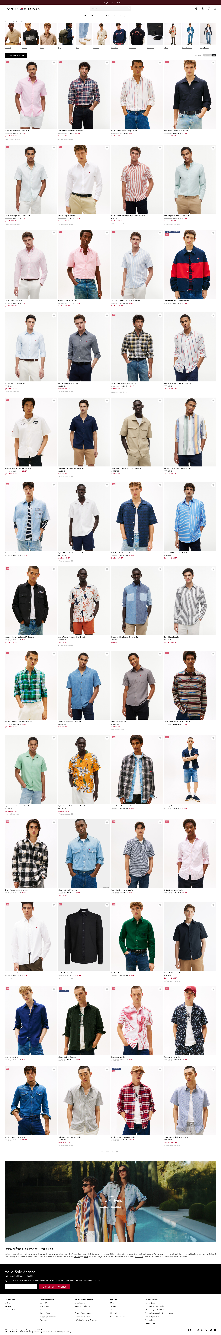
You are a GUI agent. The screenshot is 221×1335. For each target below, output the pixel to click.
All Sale (113, 1310)
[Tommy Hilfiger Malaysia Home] (31, 8)
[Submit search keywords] (128, 8)
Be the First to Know (118, 1317)
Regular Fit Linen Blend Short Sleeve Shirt (71, 468)
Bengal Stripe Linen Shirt (172, 637)
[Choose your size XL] (31, 264)
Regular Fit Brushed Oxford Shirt (121, 973)
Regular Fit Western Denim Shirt (15, 1137)
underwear (139, 1257)
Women (113, 1306)
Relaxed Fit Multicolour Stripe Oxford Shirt (177, 468)
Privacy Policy (80, 1310)
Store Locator (80, 1303)
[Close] (219, 2)
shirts (97, 1254)
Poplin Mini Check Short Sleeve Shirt (69, 1137)
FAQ (41, 1310)
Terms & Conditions (82, 1306)
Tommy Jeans (150, 1303)
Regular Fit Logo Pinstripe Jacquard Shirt (124, 130)
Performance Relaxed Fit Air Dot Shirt (176, 130)
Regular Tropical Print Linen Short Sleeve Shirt (72, 637)
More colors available (13, 139)
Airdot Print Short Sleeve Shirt (120, 553)
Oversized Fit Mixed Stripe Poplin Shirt (176, 553)
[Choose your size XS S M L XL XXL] (137, 179)
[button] (86, 16)
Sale (10, 22)
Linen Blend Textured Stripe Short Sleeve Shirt (125, 300)
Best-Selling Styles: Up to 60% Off (110, 3)
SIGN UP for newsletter (54, 1287)
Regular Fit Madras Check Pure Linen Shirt (18, 721)
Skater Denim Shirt (10, 553)
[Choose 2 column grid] (205, 55)
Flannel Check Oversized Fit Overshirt (17, 890)
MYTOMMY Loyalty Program (86, 1320)
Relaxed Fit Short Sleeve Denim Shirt (69, 721)
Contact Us (44, 1303)
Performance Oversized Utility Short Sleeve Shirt (126, 468)
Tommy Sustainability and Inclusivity (159, 1313)
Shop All (113, 1313)
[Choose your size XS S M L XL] (137, 600)
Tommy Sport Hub (152, 1317)
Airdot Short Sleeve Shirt (118, 721)
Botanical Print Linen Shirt (172, 1057)
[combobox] (110, 8)
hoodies (117, 1254)
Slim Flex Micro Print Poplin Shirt (15, 383)
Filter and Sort (14, 55)
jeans (136, 1254)
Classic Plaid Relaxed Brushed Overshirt (124, 806)
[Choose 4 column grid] (214, 55)
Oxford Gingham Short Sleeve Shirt (122, 890)
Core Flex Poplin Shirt (11, 973)
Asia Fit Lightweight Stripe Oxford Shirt (17, 215)
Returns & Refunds (11, 1310)
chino (131, 1254)
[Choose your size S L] (84, 853)
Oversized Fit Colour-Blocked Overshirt (176, 300)
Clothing (17, 22)
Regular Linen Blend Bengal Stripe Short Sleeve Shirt (128, 215)
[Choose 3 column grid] (210, 55)
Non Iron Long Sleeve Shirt (66, 215)
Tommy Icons (150, 1320)
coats (144, 1254)
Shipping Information (48, 1317)
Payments (43, 1320)
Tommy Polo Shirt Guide (154, 1306)
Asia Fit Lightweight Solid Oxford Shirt (176, 215)
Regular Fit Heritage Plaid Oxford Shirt (70, 130)
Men (6, 22)
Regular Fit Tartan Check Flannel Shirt (123, 1137)
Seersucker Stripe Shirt (118, 1057)
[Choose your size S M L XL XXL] (137, 685)
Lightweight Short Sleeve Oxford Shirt (17, 130)
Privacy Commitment (83, 1313)
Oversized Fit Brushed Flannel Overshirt (177, 721)
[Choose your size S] (190, 179)
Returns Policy (45, 1313)
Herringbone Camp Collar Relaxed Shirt (18, 468)
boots (86, 1257)
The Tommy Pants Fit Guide (155, 1310)
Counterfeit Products (82, 1317)
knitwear (125, 1254)
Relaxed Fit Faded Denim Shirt (67, 890)
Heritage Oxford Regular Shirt (67, 300)
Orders (7, 1303)
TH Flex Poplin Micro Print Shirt (174, 890)
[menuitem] (198, 8)
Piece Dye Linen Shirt (11, 1057)
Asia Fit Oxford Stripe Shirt (13, 300)
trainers (77, 1257)
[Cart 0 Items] (215, 9)
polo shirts (109, 1254)
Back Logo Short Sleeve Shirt (173, 806)
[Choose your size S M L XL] (190, 432)
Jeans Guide (150, 1324)
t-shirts (102, 1254)
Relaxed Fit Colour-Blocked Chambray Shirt (125, 637)
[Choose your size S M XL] (84, 769)
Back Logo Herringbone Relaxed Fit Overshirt (19, 637)
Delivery (8, 1306)
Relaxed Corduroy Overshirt (67, 1057)
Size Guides (44, 1306)
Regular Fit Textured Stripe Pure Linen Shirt (177, 383)
